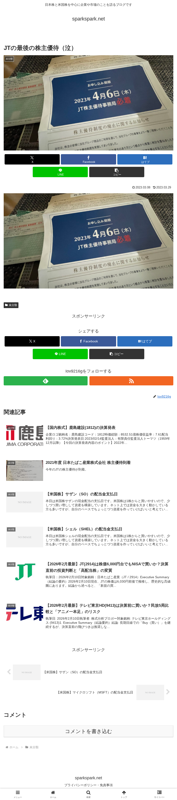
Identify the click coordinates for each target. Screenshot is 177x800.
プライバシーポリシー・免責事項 (88, 785)
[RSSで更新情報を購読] (131, 380)
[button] (116, 172)
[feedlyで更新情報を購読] (46, 380)
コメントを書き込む (88, 731)
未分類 (13, 305)
